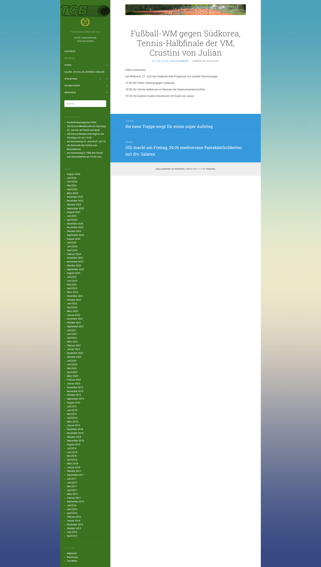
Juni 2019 (72, 410)
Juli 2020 (71, 360)
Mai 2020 (72, 368)
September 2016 (75, 501)
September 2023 (75, 269)
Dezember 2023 (75, 257)
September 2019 (75, 398)
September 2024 (75, 235)
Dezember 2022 (75, 296)
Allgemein (72, 553)
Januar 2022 (73, 315)
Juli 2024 (71, 242)
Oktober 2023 (74, 265)
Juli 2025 (71, 216)
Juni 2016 (72, 509)
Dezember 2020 (75, 353)
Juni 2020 (72, 364)
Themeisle (210, 169)
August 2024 (73, 239)
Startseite (70, 51)
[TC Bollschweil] (85, 16)
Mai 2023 (72, 284)
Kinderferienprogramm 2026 (81, 122)
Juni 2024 (72, 246)
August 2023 (73, 273)
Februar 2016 (74, 516)
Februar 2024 (74, 254)
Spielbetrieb (70, 79)
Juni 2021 (72, 334)
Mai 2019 (72, 414)
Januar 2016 (73, 520)
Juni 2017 (72, 482)
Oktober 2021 (74, 322)
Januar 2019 (73, 425)
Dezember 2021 (75, 318)
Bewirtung (72, 557)
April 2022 (72, 307)
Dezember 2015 (75, 524)
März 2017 (72, 494)
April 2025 (72, 219)
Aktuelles (69, 58)
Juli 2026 (71, 178)
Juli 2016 (71, 505)
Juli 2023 (71, 277)
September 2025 (75, 208)
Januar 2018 (73, 467)
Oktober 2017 (74, 471)
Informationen (72, 86)
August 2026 (73, 174)
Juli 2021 (71, 330)
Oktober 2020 (74, 357)
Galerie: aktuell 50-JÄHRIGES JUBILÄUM (84, 72)
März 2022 (72, 311)
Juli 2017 (71, 478)
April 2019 (72, 418)
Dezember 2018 (75, 429)
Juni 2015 (72, 532)
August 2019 (73, 402)
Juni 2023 (72, 280)
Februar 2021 (74, 345)
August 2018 (73, 444)
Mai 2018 (72, 456)
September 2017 (75, 475)
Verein (67, 65)
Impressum (70, 92)
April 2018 (72, 459)
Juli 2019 (71, 406)
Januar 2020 (73, 383)
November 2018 (75, 433)
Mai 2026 (72, 185)
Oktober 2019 (74, 395)
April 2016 (72, 513)
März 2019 (72, 421)
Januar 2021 (73, 349)
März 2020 (72, 376)
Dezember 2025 (75, 197)
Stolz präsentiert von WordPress (170, 169)
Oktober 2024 (74, 231)
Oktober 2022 (74, 299)
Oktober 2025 (74, 204)
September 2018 (75, 440)
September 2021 (75, 326)
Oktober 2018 (74, 437)
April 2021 (72, 337)
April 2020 (72, 372)
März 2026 (72, 193)
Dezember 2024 (75, 223)
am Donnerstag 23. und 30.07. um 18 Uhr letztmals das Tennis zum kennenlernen (86, 145)
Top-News (72, 560)
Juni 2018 (72, 452)
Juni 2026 (72, 181)
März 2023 (72, 292)
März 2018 (72, 463)
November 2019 (75, 391)
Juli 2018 (71, 448)
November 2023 (75, 261)
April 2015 (72, 536)
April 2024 (72, 250)
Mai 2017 (72, 486)
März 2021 (72, 341)
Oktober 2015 (74, 528)
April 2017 (72, 490)
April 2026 (72, 189)
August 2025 (73, 212)
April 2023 (72, 288)
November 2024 (75, 227)
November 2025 (75, 200)
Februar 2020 (74, 379)
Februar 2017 (74, 498)
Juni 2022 (72, 303)
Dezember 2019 (75, 387)
